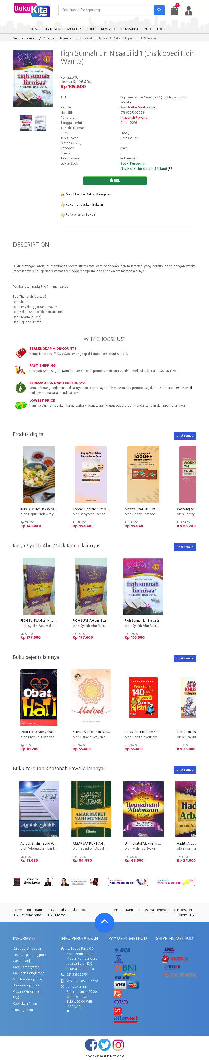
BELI (116, 181)
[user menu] (188, 11)
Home (17, 910)
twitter (104, 1044)
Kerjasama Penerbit (153, 910)
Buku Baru (34, 910)
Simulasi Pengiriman (28, 979)
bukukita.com (113, 1056)
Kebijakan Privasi (25, 1004)
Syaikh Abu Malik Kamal (138, 108)
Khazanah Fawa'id (134, 118)
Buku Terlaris (56, 910)
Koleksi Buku (186, 915)
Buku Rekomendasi (27, 915)
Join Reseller (182, 910)
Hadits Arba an (188, 844)
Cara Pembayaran (26, 967)
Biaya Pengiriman (26, 985)
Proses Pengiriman (27, 992)
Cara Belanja (22, 961)
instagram (118, 1044)
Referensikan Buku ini (81, 215)
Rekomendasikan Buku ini (84, 205)
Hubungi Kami (23, 1010)
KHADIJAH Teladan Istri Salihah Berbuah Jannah (107, 732)
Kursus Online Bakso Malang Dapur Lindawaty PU (56, 509)
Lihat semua (184, 435)
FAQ (16, 998)
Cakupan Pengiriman (28, 973)
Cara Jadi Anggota (27, 949)
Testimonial (183, 388)
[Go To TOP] (104, 922)
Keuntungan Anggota (29, 955)
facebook (91, 1044)
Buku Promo (56, 915)
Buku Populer (80, 910)
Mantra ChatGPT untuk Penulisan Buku (153, 509)
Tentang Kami (123, 910)
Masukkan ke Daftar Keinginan (88, 194)
